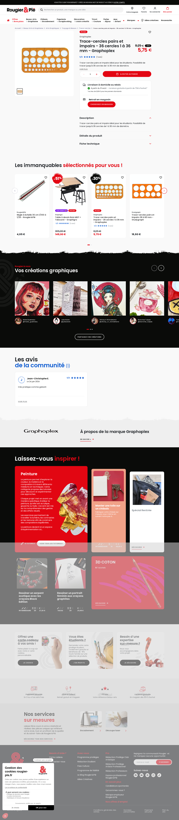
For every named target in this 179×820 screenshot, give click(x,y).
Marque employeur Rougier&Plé (115, 796)
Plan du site (165, 811)
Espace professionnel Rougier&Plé (116, 776)
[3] (89, 56)
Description (87, 118)
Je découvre (130, 663)
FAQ (51, 766)
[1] (85, 56)
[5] (94, 56)
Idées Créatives (84, 779)
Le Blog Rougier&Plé (86, 775)
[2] (87, 56)
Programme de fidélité (88, 770)
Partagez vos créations (89, 337)
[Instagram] (153, 775)
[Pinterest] (147, 775)
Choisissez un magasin (101, 104)
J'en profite (79, 663)
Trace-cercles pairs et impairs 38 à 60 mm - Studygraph (143, 217)
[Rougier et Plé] (17, 762)
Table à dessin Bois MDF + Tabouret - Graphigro (68, 218)
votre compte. (119, 2)
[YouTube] (142, 775)
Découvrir (137, 547)
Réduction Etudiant (86, 761)
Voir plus (84, 69)
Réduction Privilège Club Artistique (117, 758)
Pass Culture (83, 766)
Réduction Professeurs (116, 771)
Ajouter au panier (129, 74)
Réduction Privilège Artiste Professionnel (116, 765)
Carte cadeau (56, 757)
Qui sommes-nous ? (115, 790)
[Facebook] (136, 775)
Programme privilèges (88, 757)
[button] (155, 10)
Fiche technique (90, 143)
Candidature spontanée (117, 786)
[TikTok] (159, 775)
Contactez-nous (57, 761)
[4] (92, 56)
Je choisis (28, 663)
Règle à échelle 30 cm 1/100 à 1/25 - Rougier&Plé (31, 216)
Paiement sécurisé (149, 811)
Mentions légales (14, 810)
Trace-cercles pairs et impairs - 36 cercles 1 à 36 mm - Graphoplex (108, 219)
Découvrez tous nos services (38, 739)
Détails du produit (91, 135)
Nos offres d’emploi (117, 801)
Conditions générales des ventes (104, 811)
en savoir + (85, 439)
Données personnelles (129, 811)
